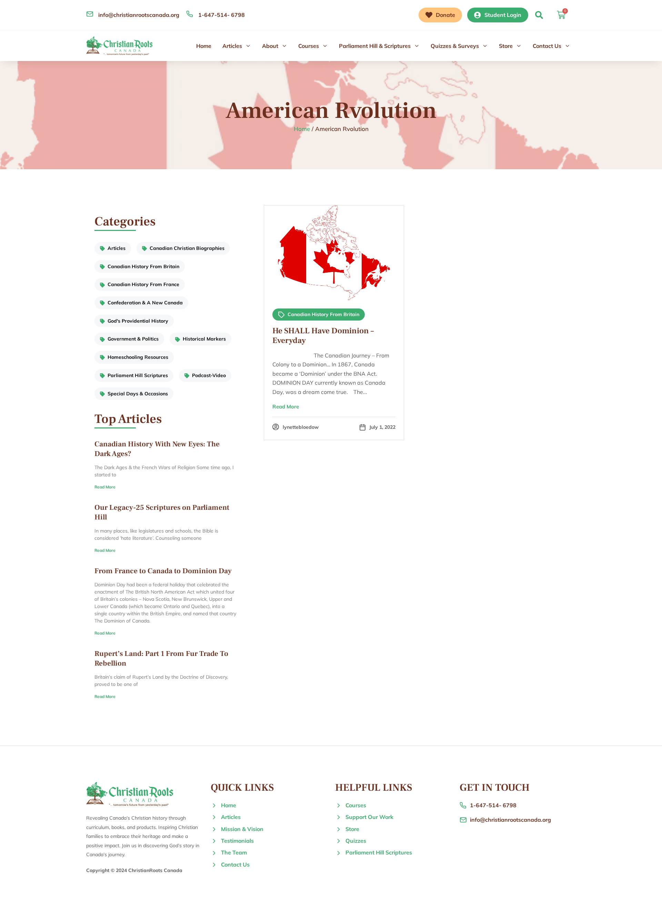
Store (506, 45)
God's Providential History (138, 321)
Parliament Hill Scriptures (138, 375)
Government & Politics (133, 339)
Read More (105, 486)
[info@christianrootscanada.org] (89, 13)
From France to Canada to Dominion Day (163, 571)
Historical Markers (204, 339)
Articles (232, 45)
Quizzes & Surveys (455, 45)
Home (203, 45)
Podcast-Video (209, 375)
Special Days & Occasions (138, 394)
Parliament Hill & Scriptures (375, 45)
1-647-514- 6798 (221, 14)
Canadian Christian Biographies (187, 248)
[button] (539, 15)
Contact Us (547, 45)
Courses (308, 45)
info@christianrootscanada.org (138, 14)
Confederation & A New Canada (145, 303)
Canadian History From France (143, 284)
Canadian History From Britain (143, 266)
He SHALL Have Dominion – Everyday (323, 336)
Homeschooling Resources (138, 357)
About (270, 45)
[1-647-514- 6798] (189, 13)
